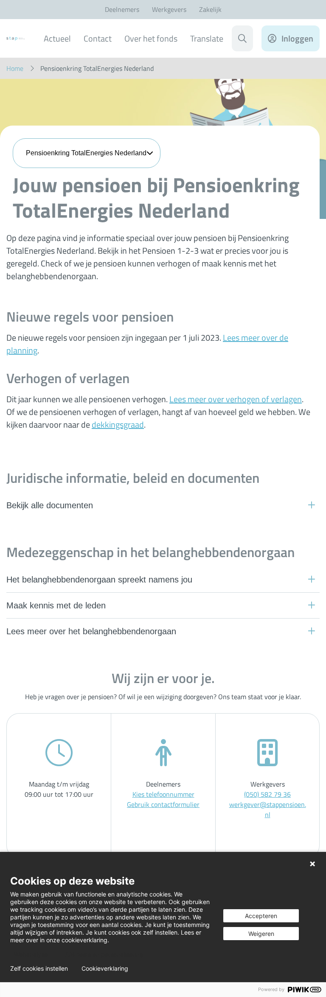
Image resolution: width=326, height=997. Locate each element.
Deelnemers (122, 9)
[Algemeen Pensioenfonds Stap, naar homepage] (15, 38)
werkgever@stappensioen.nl (267, 809)
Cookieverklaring (105, 968)
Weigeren (261, 933)
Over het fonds (150, 38)
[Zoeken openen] (242, 38)
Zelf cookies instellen (39, 968)
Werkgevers (169, 9)
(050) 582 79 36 (267, 794)
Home (14, 68)
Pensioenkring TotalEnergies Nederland (86, 153)
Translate (206, 38)
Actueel (57, 38)
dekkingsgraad (118, 424)
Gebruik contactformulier (163, 804)
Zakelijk (210, 9)
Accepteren (261, 915)
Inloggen (297, 38)
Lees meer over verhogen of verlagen (235, 399)
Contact (98, 38)
